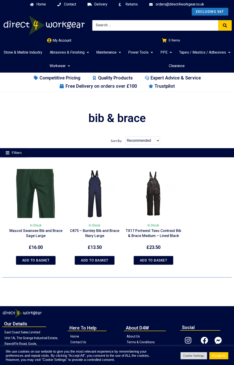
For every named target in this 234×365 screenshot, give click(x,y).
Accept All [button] (219, 355)
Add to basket (36, 260)
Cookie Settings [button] (193, 355)
